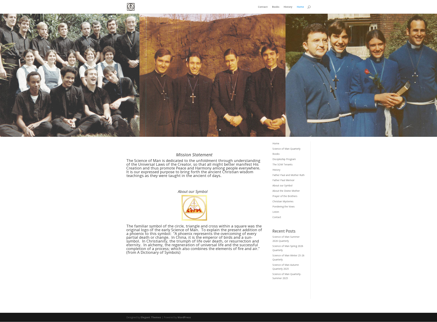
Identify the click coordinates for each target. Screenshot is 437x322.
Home (300, 7)
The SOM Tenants (282, 164)
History (288, 7)
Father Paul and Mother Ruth (288, 175)
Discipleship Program (284, 159)
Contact (263, 7)
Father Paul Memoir (283, 180)
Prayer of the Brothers (284, 196)
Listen (275, 211)
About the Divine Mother (286, 190)
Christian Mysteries (282, 201)
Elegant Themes (151, 317)
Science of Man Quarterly (286, 148)
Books (275, 7)
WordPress (184, 317)
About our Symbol (282, 185)
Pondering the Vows (283, 206)
